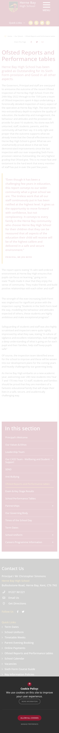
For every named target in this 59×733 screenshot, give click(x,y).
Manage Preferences (29, 724)
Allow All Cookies (29, 718)
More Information (30, 701)
